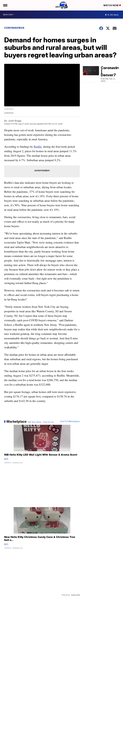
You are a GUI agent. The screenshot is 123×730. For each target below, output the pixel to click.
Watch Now (111, 5)
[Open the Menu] (5, 5)
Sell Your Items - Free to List (41, 422)
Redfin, (38, 146)
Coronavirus (14, 27)
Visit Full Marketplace (70, 421)
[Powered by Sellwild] (75, 595)
